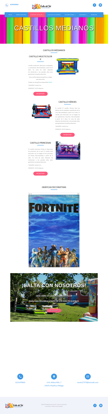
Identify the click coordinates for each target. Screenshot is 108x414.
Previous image (29, 194)
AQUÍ (50, 82)
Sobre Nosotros (21, 14)
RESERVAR (40, 93)
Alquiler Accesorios (54, 14)
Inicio (10, 14)
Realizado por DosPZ (51, 404)
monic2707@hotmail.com (87, 382)
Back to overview (78, 194)
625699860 (14, 4)
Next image (31, 194)
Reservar (94, 14)
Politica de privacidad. (57, 406)
